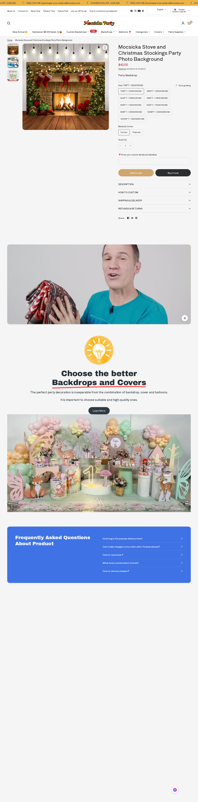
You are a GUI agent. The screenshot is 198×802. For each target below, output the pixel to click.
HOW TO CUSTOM (128, 192)
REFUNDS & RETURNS (130, 208)
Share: (121, 218)
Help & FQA (63, 11)
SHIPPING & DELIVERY (130, 200)
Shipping (122, 68)
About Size (35, 11)
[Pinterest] (143, 11)
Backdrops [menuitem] (106, 31)
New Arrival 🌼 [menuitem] (20, 31)
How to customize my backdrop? (103, 11)
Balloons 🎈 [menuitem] (125, 31)
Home (9, 40)
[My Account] (183, 23)
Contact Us (23, 11)
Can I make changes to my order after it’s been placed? (131, 546)
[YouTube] (139, 11)
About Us (11, 11)
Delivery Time (49, 11)
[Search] (9, 23)
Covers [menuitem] (158, 31)
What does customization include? (121, 562)
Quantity (122, 139)
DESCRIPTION (126, 184)
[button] (175, 790)
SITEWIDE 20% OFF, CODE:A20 (84, 3)
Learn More (99, 410)
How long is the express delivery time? (122, 538)
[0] (188, 23)
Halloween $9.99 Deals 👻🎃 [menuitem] (47, 31)
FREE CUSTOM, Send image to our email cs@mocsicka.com (33, 3)
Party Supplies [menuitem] (175, 31)
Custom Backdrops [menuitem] (76, 31)
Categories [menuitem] (142, 31)
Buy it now (173, 172)
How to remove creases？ (116, 570)
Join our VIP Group (79, 11)
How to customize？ (113, 554)
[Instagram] (135, 11)
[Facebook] (131, 11)
